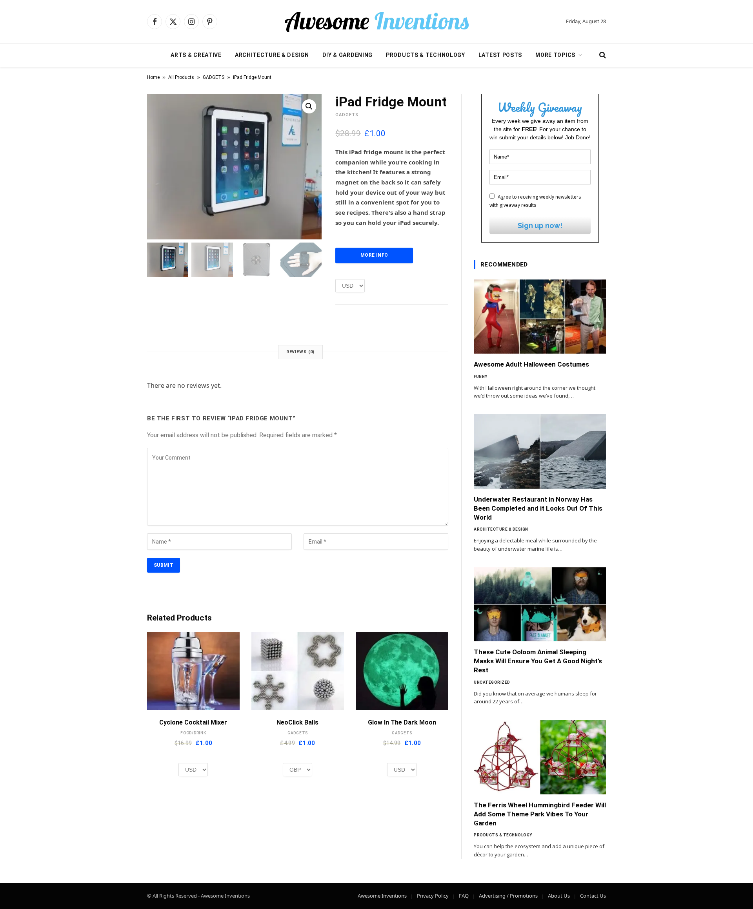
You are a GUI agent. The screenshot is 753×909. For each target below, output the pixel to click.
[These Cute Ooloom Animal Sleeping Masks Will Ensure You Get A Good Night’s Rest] (540, 604)
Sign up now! (540, 225)
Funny (480, 376)
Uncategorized (492, 682)
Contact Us (593, 895)
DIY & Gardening (347, 55)
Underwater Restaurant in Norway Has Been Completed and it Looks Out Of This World (538, 508)
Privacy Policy (433, 895)
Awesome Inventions (382, 895)
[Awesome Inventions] (376, 21)
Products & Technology (425, 55)
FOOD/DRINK (193, 733)
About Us (559, 895)
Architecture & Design (272, 55)
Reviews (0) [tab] (300, 351)
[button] (309, 106)
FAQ (464, 895)
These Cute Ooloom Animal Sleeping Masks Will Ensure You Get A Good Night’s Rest (538, 661)
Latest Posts (500, 55)
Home (153, 77)
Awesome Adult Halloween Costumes (531, 364)
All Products (181, 77)
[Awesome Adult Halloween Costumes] (540, 316)
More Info (374, 255)
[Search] (602, 55)
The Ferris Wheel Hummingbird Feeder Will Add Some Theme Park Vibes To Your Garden (540, 814)
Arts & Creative (196, 55)
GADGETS (213, 77)
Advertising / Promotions (508, 895)
